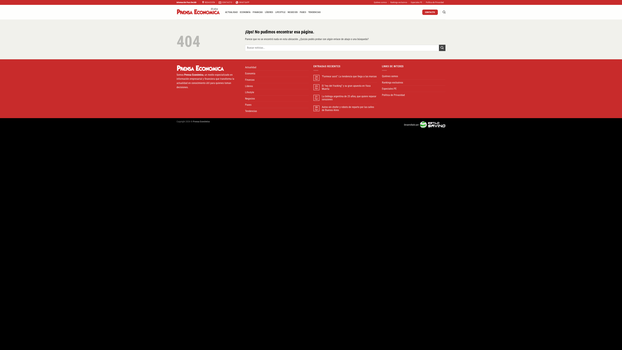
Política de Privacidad (435, 2)
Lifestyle (280, 12)
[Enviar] (442, 48)
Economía (245, 12)
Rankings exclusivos (398, 2)
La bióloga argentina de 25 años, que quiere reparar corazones (349, 98)
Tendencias (314, 12)
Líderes (269, 12)
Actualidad (231, 12)
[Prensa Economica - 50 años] (198, 12)
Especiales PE (416, 2)
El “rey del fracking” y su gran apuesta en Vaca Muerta (346, 87)
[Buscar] (444, 12)
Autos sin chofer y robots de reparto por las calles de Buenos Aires (348, 108)
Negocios (293, 12)
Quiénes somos (380, 2)
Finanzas (258, 12)
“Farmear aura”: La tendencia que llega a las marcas (349, 76)
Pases (303, 12)
